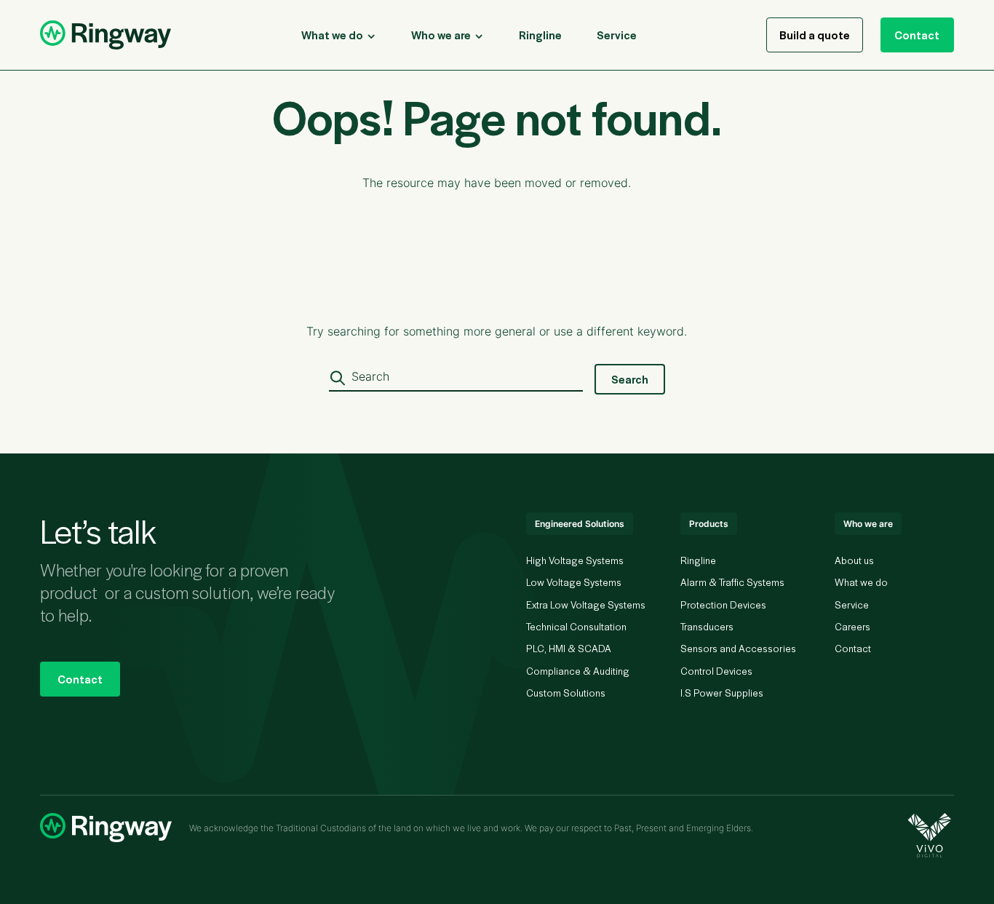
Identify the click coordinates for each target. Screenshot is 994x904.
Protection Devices (723, 604)
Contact (916, 34)
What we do (861, 582)
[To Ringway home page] (105, 34)
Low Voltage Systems (573, 582)
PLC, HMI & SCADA (568, 648)
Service (852, 604)
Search (629, 378)
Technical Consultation (576, 626)
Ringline (698, 560)
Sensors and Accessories (738, 648)
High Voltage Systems (575, 560)
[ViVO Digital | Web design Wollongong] (930, 835)
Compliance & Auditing (577, 671)
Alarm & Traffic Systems (732, 582)
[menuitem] (540, 34)
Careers (852, 626)
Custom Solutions (565, 692)
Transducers (706, 626)
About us (854, 560)
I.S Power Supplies (721, 692)
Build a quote (814, 34)
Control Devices (716, 671)
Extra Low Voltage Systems (585, 604)
